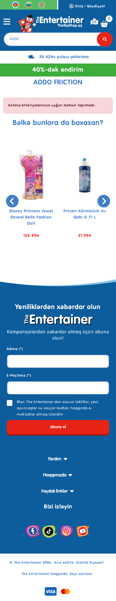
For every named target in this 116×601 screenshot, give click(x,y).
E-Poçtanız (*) (19, 375)
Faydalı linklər (54, 491)
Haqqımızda (54, 475)
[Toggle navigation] (7, 23)
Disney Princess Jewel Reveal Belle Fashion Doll (31, 217)
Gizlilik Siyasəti (90, 563)
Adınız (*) (15, 349)
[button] (49, 262)
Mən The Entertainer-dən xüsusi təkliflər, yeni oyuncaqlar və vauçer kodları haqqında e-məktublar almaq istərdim (58, 408)
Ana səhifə (63, 563)
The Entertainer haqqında (45, 574)
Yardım (54, 459)
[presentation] (12, 201)
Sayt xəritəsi (81, 574)
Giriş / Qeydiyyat (89, 6)
